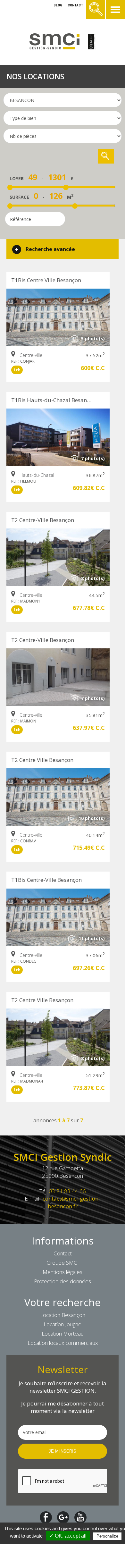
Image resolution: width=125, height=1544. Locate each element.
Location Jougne (62, 1324)
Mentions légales (62, 1272)
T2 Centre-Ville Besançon (42, 520)
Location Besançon (62, 1315)
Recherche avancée (50, 249)
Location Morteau (63, 1333)
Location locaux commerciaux (63, 1342)
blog (58, 5)
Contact (63, 1253)
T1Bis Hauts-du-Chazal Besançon (53, 400)
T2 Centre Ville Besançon (42, 760)
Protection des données (62, 1281)
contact (75, 5)
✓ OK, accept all (68, 1536)
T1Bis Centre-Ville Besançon (46, 879)
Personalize (107, 1536)
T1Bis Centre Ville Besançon (46, 280)
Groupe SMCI (62, 1262)
